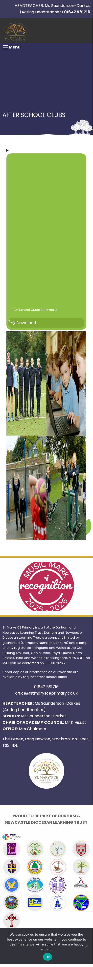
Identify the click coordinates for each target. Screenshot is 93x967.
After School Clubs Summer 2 (33, 310)
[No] (86, 946)
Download (26, 323)
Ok (48, 957)
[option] (46, 586)
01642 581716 (77, 12)
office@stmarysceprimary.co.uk (46, 693)
